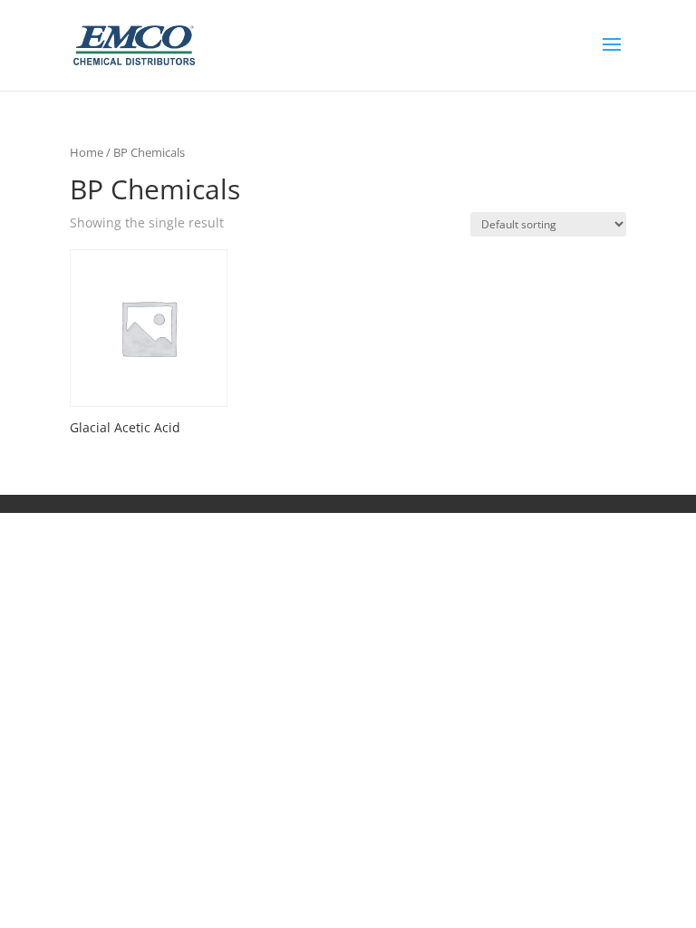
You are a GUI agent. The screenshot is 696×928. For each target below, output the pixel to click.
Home (86, 152)
